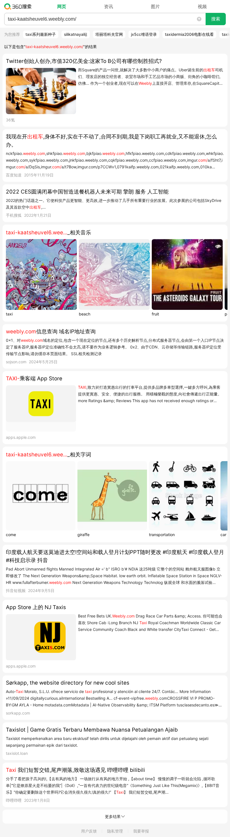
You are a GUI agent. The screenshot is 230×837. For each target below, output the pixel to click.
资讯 (108, 6)
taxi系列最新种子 (41, 34)
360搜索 (19, 6)
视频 (202, 6)
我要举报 (141, 831)
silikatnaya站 (75, 34)
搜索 (215, 18)
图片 (155, 6)
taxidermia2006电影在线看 (189, 34)
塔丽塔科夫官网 (109, 34)
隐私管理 (115, 831)
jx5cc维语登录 (144, 34)
